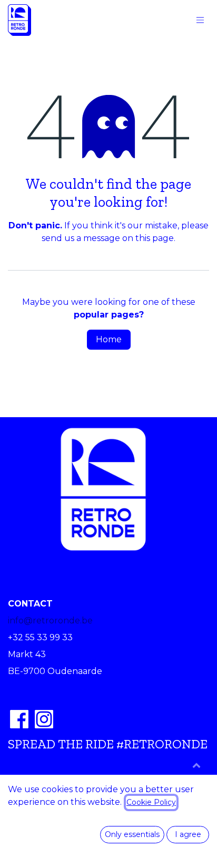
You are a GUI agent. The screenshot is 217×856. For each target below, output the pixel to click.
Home (109, 339)
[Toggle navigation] (200, 20)
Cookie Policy (151, 802)
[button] (196, 764)
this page (154, 238)
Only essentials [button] (132, 834)
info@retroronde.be (50, 620)
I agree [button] (188, 834)
